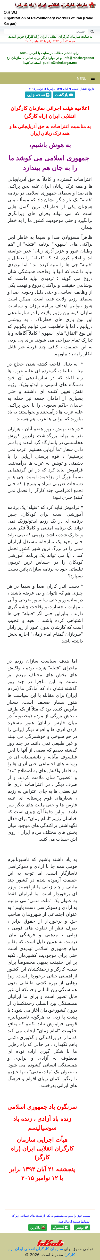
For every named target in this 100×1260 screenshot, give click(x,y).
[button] (82, 1227)
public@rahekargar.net (59, 63)
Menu (84, 78)
